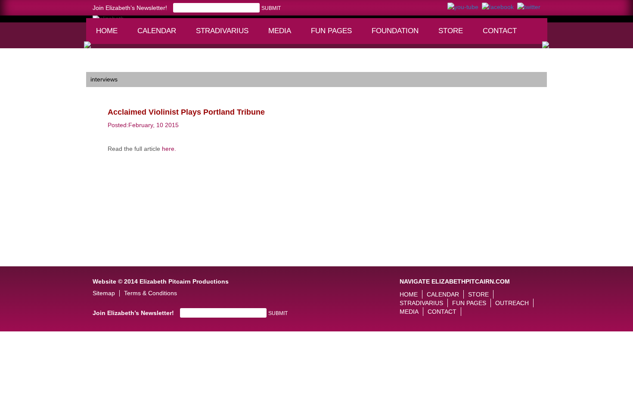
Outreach (512, 303)
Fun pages (334, 35)
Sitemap (104, 293)
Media (283, 35)
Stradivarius (222, 31)
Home (107, 31)
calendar (156, 31)
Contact (500, 31)
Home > (97, 65)
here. (169, 148)
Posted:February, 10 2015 (143, 125)
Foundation (398, 35)
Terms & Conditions (150, 293)
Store (450, 31)
